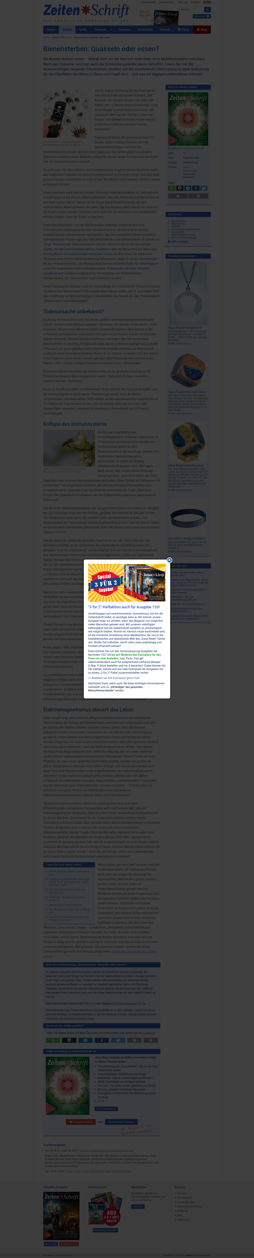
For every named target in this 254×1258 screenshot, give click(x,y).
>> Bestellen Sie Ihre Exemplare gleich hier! (114, 678)
